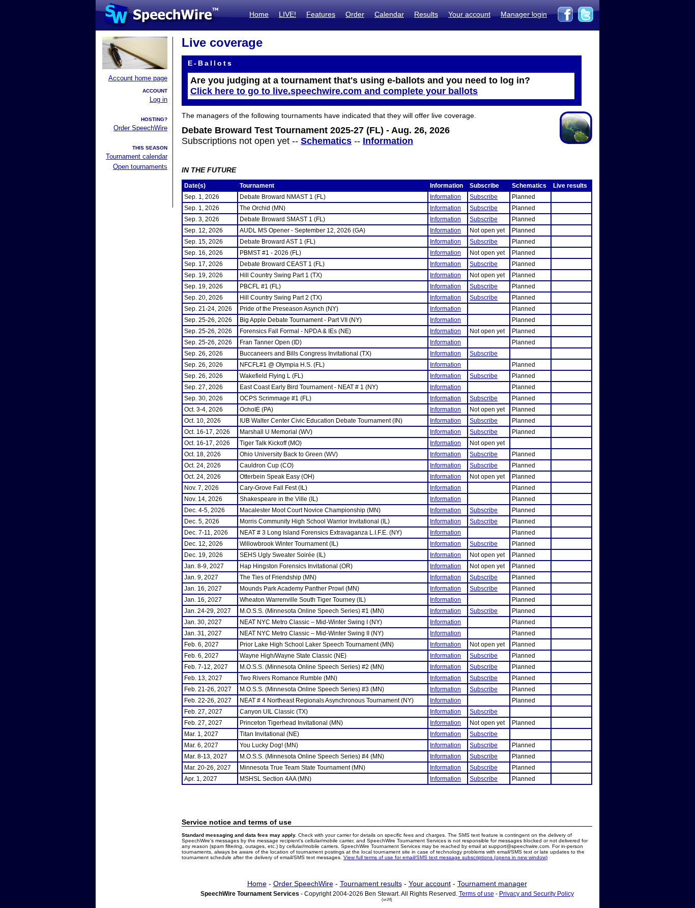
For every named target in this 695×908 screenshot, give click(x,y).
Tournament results (371, 884)
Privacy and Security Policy (536, 893)
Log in (158, 99)
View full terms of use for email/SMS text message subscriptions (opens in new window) (445, 857)
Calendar (389, 14)
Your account (469, 14)
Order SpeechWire (140, 128)
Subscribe (484, 196)
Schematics (326, 141)
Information (388, 141)
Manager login (524, 14)
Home (259, 14)
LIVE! (287, 14)
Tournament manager (492, 884)
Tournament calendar (136, 156)
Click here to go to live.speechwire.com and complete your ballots (334, 91)
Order (354, 14)
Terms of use (476, 893)
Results (426, 14)
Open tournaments (140, 166)
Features (320, 14)
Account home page (137, 78)
